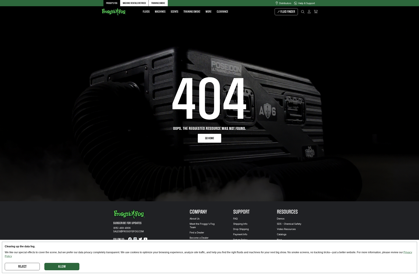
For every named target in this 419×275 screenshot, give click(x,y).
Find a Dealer (197, 232)
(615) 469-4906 (122, 228)
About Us (195, 218)
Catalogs (281, 234)
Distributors (285, 3)
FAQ (235, 218)
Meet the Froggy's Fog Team (202, 225)
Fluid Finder (287, 12)
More (208, 11)
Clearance (222, 11)
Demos (280, 218)
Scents (174, 11)
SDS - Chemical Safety (289, 223)
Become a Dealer (199, 237)
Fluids (146, 11)
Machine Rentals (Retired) (134, 3)
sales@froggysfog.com (128, 231)
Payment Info (240, 234)
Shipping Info (240, 223)
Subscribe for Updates (127, 223)
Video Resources (286, 229)
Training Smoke (158, 3)
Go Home (209, 138)
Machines (160, 11)
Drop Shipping (241, 229)
